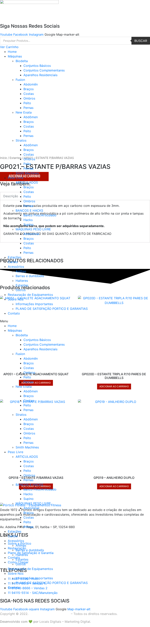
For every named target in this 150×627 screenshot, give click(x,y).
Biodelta (22, 61)
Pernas (28, 108)
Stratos (21, 140)
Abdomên (30, 84)
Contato (14, 313)
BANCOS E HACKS (29, 210)
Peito (27, 103)
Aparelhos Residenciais (40, 75)
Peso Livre (15, 178)
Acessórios (16, 267)
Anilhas (21, 271)
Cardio (13, 262)
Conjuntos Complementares (44, 70)
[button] (75, 321)
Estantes (22, 285)
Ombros (29, 98)
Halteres (22, 281)
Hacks (28, 220)
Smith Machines (27, 173)
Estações (14, 257)
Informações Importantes (34, 304)
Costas (28, 94)
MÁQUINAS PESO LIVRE (33, 229)
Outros (21, 290)
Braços (28, 89)
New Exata (24, 112)
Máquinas (15, 56)
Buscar (140, 41)
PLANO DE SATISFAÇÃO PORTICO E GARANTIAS (52, 309)
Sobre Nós (15, 299)
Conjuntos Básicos (37, 66)
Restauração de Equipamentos (30, 295)
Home (12, 52)
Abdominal (31, 234)
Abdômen (30, 117)
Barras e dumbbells (30, 276)
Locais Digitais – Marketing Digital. (65, 621)
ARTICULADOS (27, 182)
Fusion (20, 80)
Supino (28, 224)
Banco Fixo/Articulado (39, 215)
